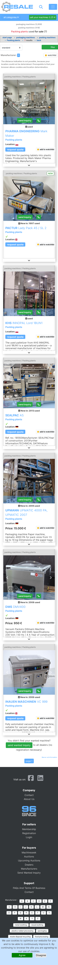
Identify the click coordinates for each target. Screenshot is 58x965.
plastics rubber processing (22, 931)
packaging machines (25, 37)
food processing (41, 936)
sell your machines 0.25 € (43, 17)
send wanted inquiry (19, 745)
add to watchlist (46, 149)
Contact (29, 795)
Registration (29, 833)
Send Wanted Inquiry (29, 872)
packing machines (47, 37)
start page (7, 37)
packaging (42, 931)
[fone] (38, 120)
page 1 (29, 761)
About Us (29, 799)
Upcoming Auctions (29, 860)
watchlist (51, 55)
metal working (21, 925)
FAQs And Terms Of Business (29, 887)
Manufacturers (29, 868)
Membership (29, 829)
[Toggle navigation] (53, 7)
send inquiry (24, 120)
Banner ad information (49, 757)
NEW (50, 173)
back (39, 40)
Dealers (29, 864)
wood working (37, 925)
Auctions (29, 856)
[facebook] (30, 779)
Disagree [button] (41, 955)
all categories (10, 17)
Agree (22, 955)
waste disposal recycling (20, 936)
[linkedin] (40, 779)
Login (29, 837)
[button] (29, 165)
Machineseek (29, 852)
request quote (15, 149)
